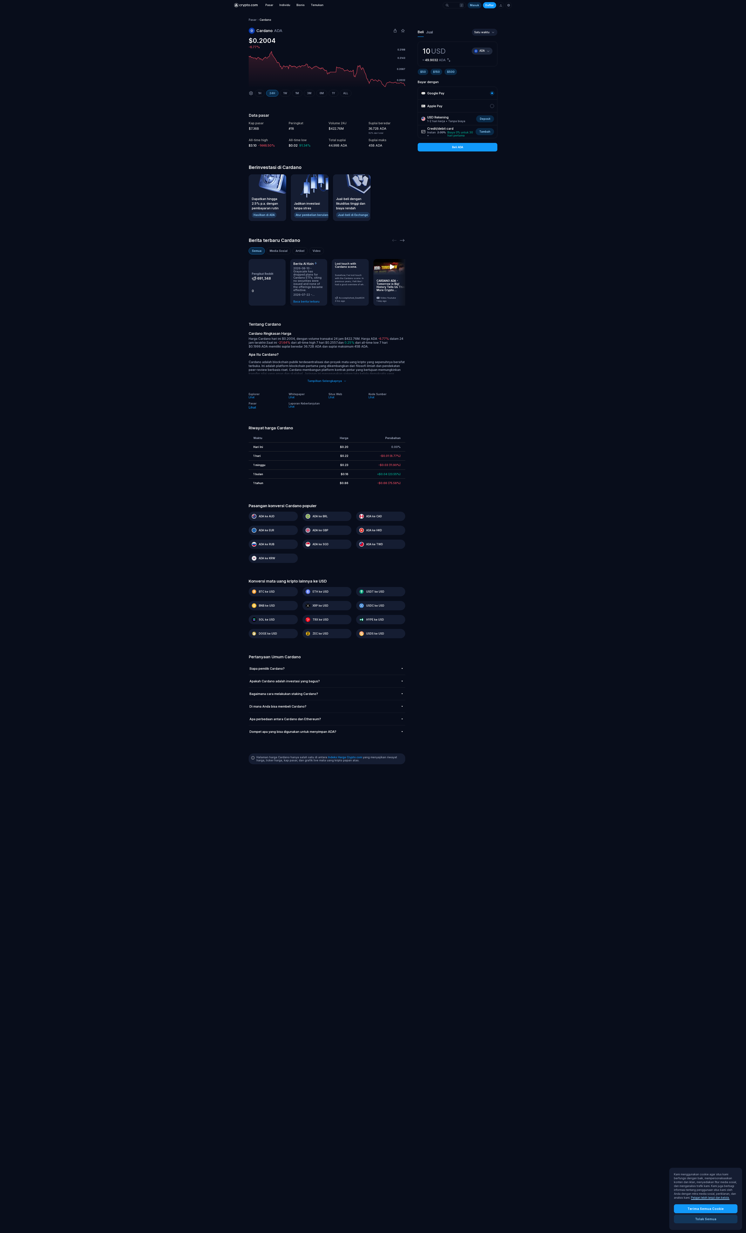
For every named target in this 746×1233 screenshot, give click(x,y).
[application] (327, 69)
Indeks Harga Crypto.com (345, 757)
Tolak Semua (705, 1219)
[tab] (257, 250)
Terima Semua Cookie (706, 1209)
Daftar (489, 5)
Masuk (474, 5)
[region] (705, 1199)
